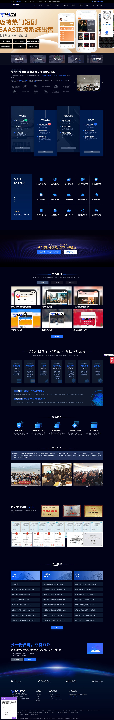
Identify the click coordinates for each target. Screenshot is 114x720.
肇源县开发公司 (60, 712)
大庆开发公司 (24, 710)
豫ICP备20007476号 (41, 718)
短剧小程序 (37, 714)
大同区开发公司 (46, 712)
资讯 (93, 5)
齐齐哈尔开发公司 (31, 710)
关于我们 (99, 5)
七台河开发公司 (89, 710)
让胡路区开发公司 (32, 712)
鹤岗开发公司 (70, 710)
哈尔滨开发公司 (17, 710)
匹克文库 (21, 714)
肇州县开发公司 (53, 712)
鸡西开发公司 (57, 710)
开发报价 (81, 5)
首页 (35, 5)
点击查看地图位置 (73, 696)
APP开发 (57, 5)
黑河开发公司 (76, 710)
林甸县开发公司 (67, 712)
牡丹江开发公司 (38, 710)
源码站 (32, 714)
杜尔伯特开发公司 (74, 712)
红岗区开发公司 (39, 712)
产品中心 (41, 5)
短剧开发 (49, 5)
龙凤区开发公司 (25, 712)
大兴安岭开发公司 (96, 710)
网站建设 (73, 5)
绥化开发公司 (44, 710)
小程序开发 (65, 5)
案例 (87, 5)
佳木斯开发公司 (51, 710)
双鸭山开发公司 (64, 710)
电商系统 (38, 698)
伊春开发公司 (82, 710)
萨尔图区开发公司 (18, 712)
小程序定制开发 (27, 714)
